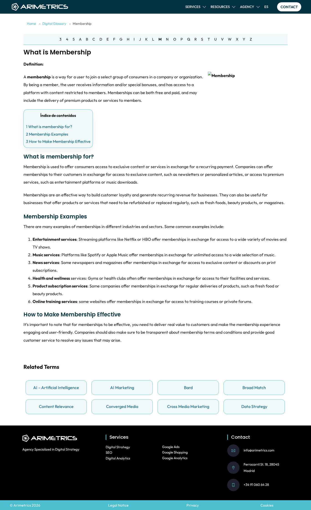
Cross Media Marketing (188, 406)
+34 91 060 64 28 (256, 484)
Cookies (266, 505)
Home (31, 23)
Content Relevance (56, 406)
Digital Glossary (54, 23)
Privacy (192, 505)
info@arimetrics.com (259, 450)
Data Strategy (254, 406)
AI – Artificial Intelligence (56, 387)
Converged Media (122, 406)
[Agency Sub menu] (258, 7)
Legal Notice (118, 505)
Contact (289, 7)
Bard (188, 387)
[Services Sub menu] (204, 7)
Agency (247, 7)
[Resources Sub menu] (233, 7)
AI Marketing (122, 387)
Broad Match (254, 387)
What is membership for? (49, 126)
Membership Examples (47, 134)
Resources (220, 7)
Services (192, 7)
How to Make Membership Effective (58, 141)
